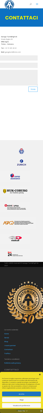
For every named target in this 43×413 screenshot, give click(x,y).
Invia (33, 89)
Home (6, 334)
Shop (6, 342)
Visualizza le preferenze (21, 405)
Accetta (21, 394)
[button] (40, 374)
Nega (21, 400)
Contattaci (8, 349)
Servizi (6, 338)
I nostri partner (10, 345)
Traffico (7, 353)
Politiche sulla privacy (12, 363)
